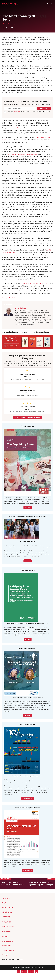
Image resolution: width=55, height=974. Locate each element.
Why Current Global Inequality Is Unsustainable (12, 883)
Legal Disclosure (7, 941)
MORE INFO (27, 561)
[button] (47, 3)
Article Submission (8, 907)
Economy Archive (8, 926)
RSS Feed (5, 936)
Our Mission (6, 898)
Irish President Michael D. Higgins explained (23, 154)
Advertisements (7, 912)
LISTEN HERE (28, 715)
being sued (14, 128)
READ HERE (27, 639)
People (4, 903)
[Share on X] (22, 971)
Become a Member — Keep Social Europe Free (27, 417)
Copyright (5, 955)
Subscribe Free (43, 108)
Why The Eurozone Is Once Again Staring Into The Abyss (41, 883)
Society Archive (7, 931)
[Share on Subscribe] (36, 971)
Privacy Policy (17, 111)
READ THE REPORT (27, 870)
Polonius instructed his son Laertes (35, 283)
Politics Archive (7, 922)
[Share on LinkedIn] (25, 971)
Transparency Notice (9, 950)
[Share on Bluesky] (18, 971)
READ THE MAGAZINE (27, 798)
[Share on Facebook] (29, 971)
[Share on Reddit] (32, 971)
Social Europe (10, 3)
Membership (6, 917)
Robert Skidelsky (9, 24)
